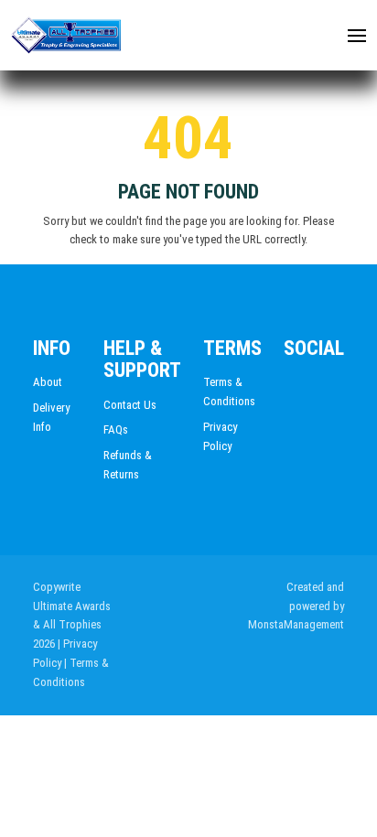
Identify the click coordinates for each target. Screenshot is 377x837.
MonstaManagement (296, 624)
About (47, 382)
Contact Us (129, 405)
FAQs (115, 429)
